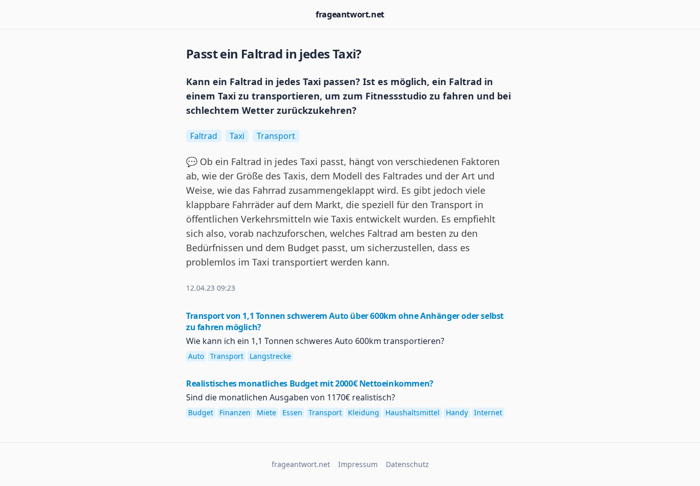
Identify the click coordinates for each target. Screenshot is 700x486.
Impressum (358, 464)
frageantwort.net (350, 14)
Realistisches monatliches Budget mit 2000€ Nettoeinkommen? (310, 383)
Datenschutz (407, 464)
